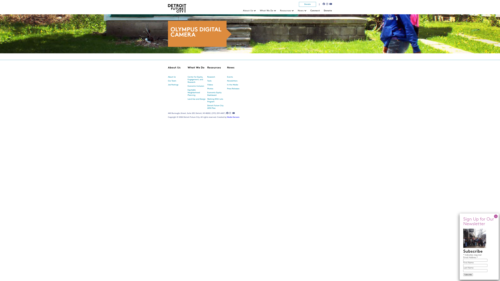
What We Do (266, 11)
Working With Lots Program (215, 100)
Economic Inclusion (196, 86)
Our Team (172, 81)
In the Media (232, 85)
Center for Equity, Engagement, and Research (195, 79)
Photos (210, 89)
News (301, 11)
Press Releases (233, 89)
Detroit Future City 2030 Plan (215, 107)
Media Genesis (233, 117)
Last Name (468, 268)
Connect (315, 11)
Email (466, 258)
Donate (307, 4)
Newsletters (232, 81)
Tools (209, 81)
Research (211, 77)
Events (230, 77)
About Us (248, 11)
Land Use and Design (197, 99)
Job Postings (173, 85)
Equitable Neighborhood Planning (194, 92)
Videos (210, 85)
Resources (285, 11)
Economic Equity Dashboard (214, 94)
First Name (468, 263)
